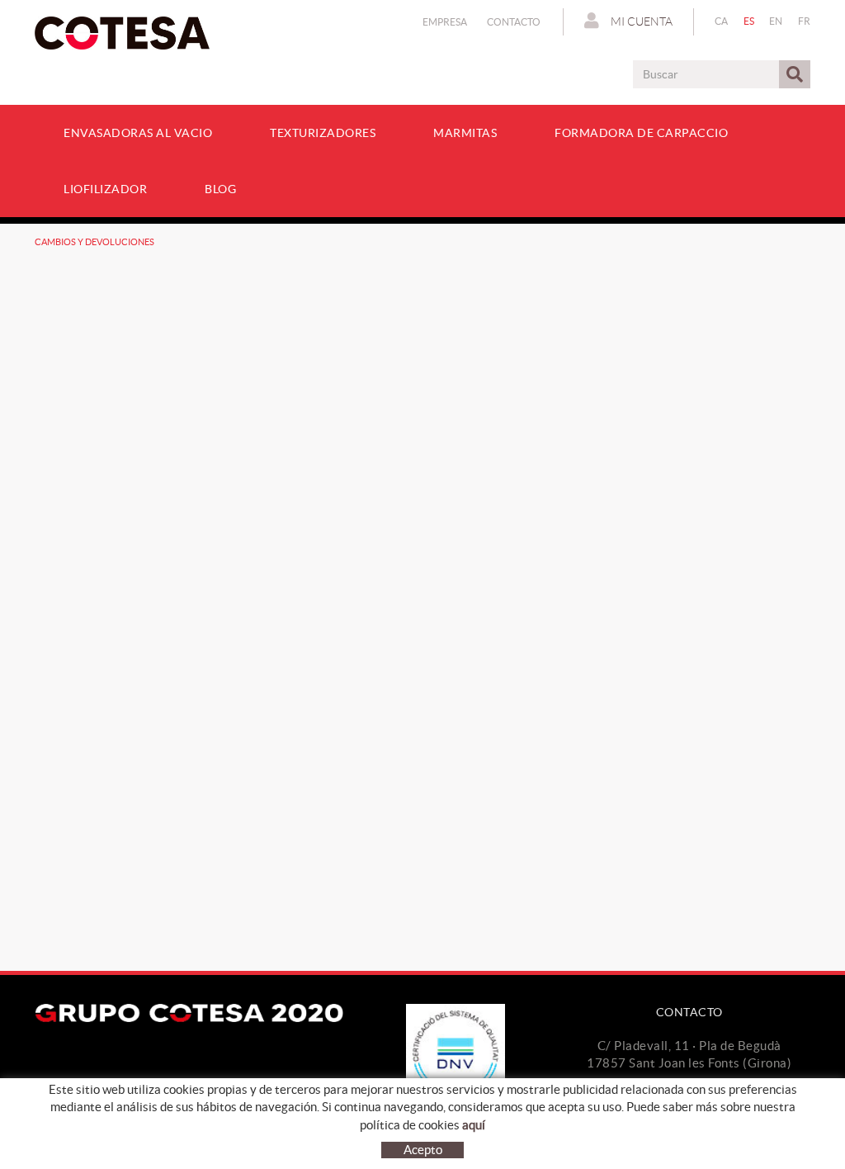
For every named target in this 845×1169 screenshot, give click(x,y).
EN (776, 21)
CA (722, 21)
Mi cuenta (640, 21)
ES (749, 21)
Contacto (514, 22)
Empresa (444, 22)
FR (804, 21)
